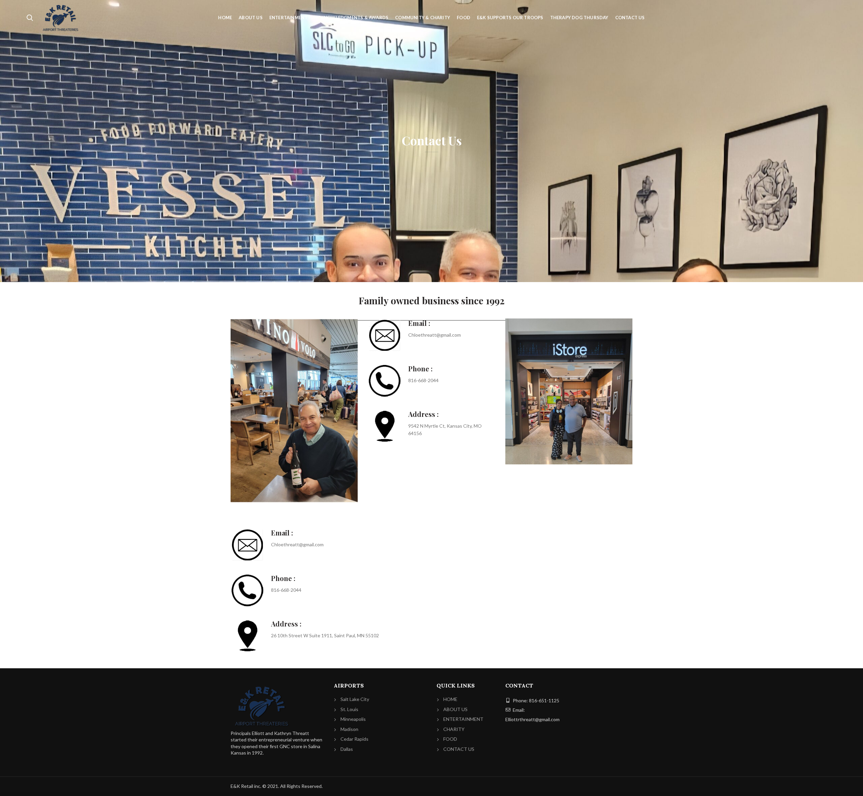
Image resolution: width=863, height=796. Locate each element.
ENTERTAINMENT (463, 719)
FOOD (450, 739)
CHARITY (454, 729)
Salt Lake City (354, 699)
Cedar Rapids (354, 739)
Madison (349, 729)
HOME (450, 699)
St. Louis (349, 709)
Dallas (346, 749)
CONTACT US (458, 749)
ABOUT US (455, 709)
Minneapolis (353, 719)
